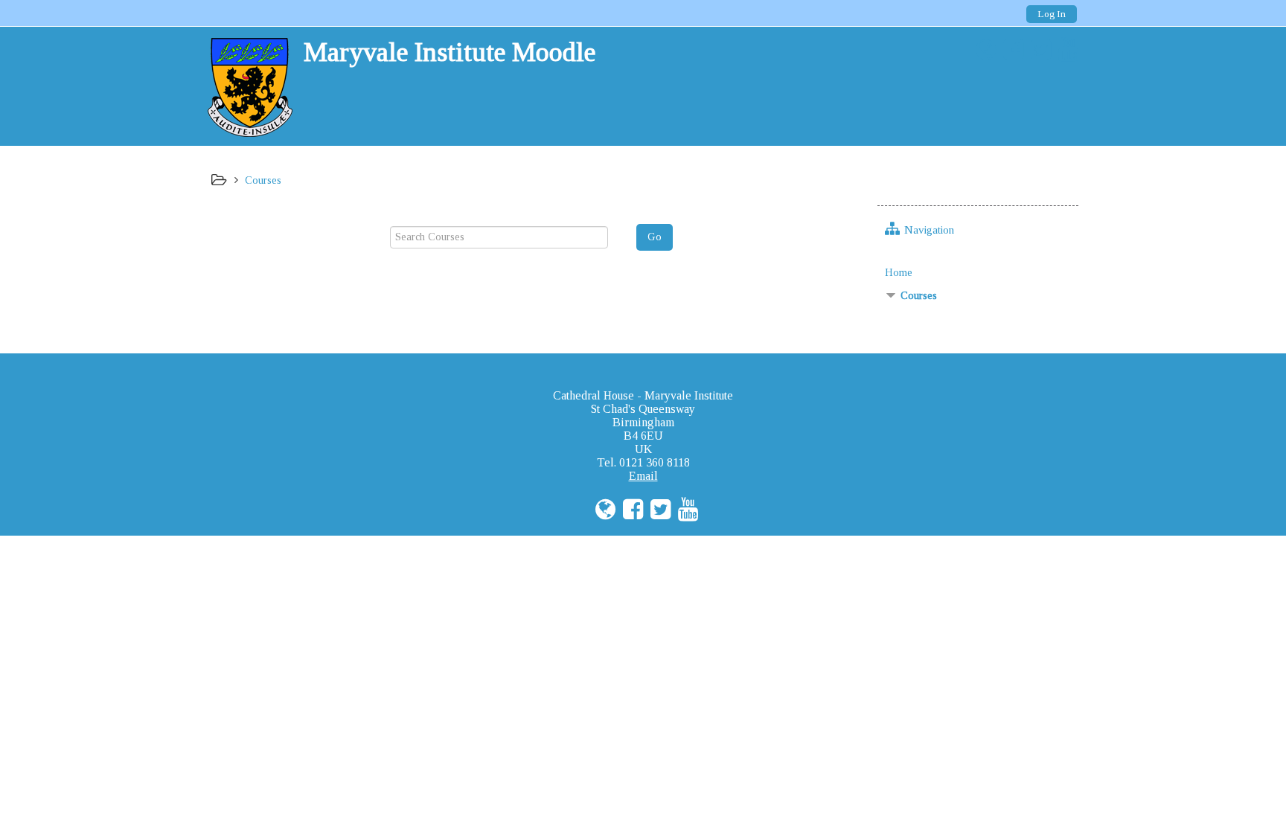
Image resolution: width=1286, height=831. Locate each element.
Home (898, 272)
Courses (918, 295)
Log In (1051, 13)
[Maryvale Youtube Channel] (1064, 49)
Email (643, 475)
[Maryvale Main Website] (982, 49)
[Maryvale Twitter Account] (1037, 49)
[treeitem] (978, 272)
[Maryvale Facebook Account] (1009, 49)
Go (654, 237)
